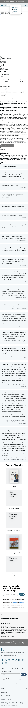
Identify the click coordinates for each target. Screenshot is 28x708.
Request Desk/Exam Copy (7, 145)
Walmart (3, 95)
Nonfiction (2, 149)
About (2, 688)
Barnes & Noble (11, 89)
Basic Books (3, 67)
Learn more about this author (8, 636)
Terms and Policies (6, 696)
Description (3, 97)
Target (21, 92)
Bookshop (3, 92)
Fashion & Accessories (10, 152)
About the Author (4, 153)
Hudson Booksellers (12, 92)
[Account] (23, 5)
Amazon (3, 89)
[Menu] (2, 5)
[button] (14, 57)
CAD (15, 11)
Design (1, 152)
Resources (4, 692)
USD (15, 9)
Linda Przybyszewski (6, 58)
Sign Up (22, 594)
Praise (1, 162)
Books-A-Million (20, 89)
